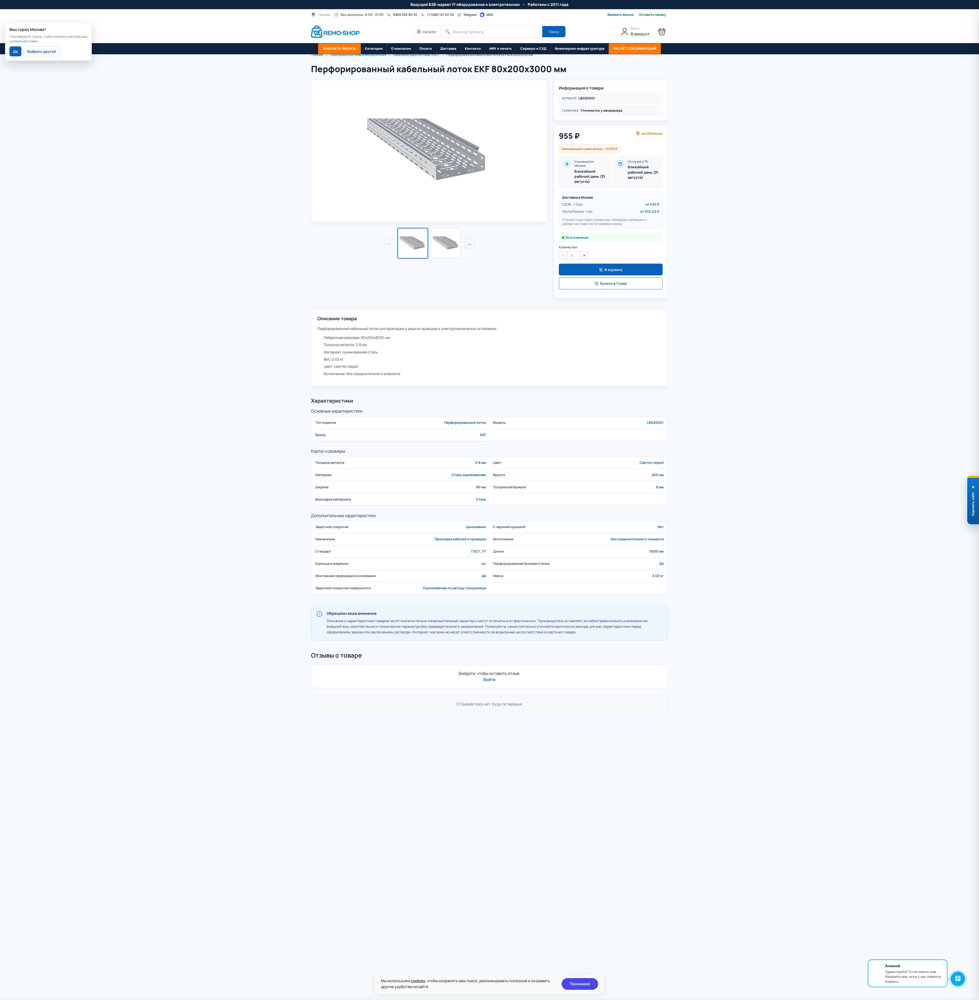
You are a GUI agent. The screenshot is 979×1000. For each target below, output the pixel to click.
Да (15, 51)
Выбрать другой (41, 51)
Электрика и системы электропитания (358, 55)
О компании (401, 48)
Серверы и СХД (533, 48)
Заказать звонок (620, 14)
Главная (317, 55)
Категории (374, 48)
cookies (418, 980)
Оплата (425, 48)
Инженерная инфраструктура (579, 48)
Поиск (554, 31)
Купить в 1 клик (613, 283)
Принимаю (580, 983)
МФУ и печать (500, 48)
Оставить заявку (652, 14)
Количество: (568, 247)
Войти (489, 679)
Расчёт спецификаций (634, 48)
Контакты (473, 48)
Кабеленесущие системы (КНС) (416, 55)
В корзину (613, 269)
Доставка (448, 48)
